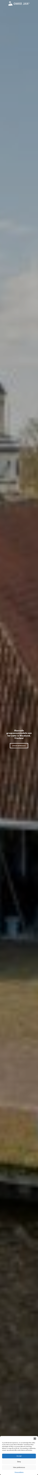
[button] (35, 1439)
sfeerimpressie (19, 746)
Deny (19, 1462)
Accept (19, 1456)
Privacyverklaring (19, 1472)
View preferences (19, 1467)
